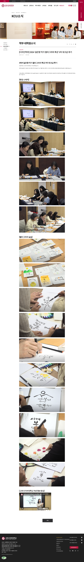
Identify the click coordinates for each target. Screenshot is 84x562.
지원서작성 (81, 25)
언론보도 (5, 42)
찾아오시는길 (58, 549)
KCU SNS (5, 50)
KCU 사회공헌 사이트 (73, 542)
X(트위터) (67, 44)
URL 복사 (73, 44)
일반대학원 (13, 1)
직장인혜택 (81, 15)
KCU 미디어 (5, 46)
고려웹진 (5, 48)
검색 (73, 5)
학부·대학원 (37, 5)
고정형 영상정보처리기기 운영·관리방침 (62, 539)
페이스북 (69, 44)
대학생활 (50, 5)
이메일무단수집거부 (59, 541)
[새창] (4, 557)
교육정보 (44, 5)
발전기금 (71, 5)
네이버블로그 (71, 44)
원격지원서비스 (74, 547)
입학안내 (31, 5)
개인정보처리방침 (59, 537)
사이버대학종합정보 (59, 551)
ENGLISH (74, 1)
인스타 (69, 5)
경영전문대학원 (22, 1)
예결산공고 (58, 543)
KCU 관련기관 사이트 (73, 537)
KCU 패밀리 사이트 (73, 540)
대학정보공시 (58, 547)
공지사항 (5, 44)
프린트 (75, 44)
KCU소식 (62, 5)
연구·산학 (56, 5)
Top (81, 549)
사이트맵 (75, 5)
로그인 (81, 2)
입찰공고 (57, 545)
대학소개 (25, 5)
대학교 (5, 1)
